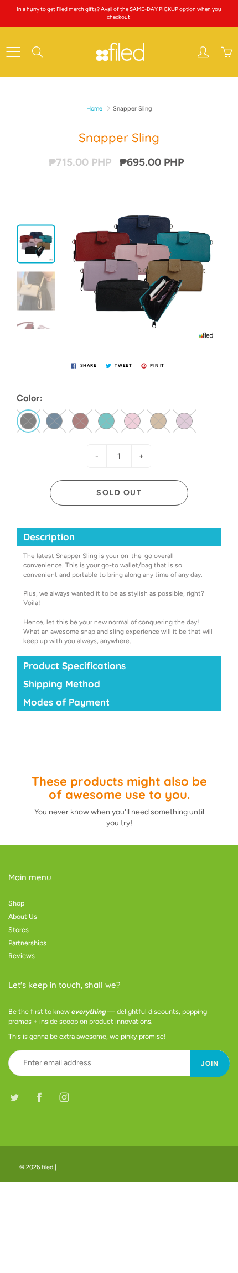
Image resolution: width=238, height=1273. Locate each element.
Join (210, 1063)
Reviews (21, 955)
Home (94, 108)
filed (47, 1167)
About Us (22, 916)
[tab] (119, 537)
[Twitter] (14, 1097)
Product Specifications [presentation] (74, 665)
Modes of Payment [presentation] (66, 702)
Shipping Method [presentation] (61, 684)
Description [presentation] (49, 537)
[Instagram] (64, 1097)
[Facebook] (39, 1097)
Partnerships (27, 943)
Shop (16, 903)
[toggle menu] (13, 52)
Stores (18, 929)
